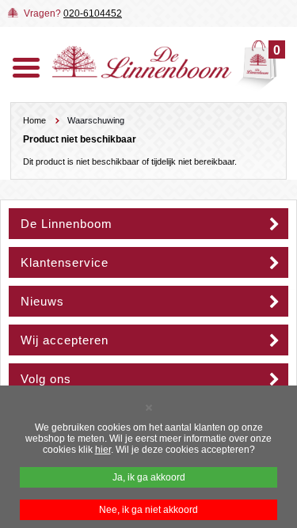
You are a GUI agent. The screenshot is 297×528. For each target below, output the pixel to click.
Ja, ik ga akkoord (148, 477)
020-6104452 (92, 13)
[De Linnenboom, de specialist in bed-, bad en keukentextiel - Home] (141, 75)
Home (34, 120)
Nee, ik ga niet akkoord (148, 509)
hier (103, 449)
